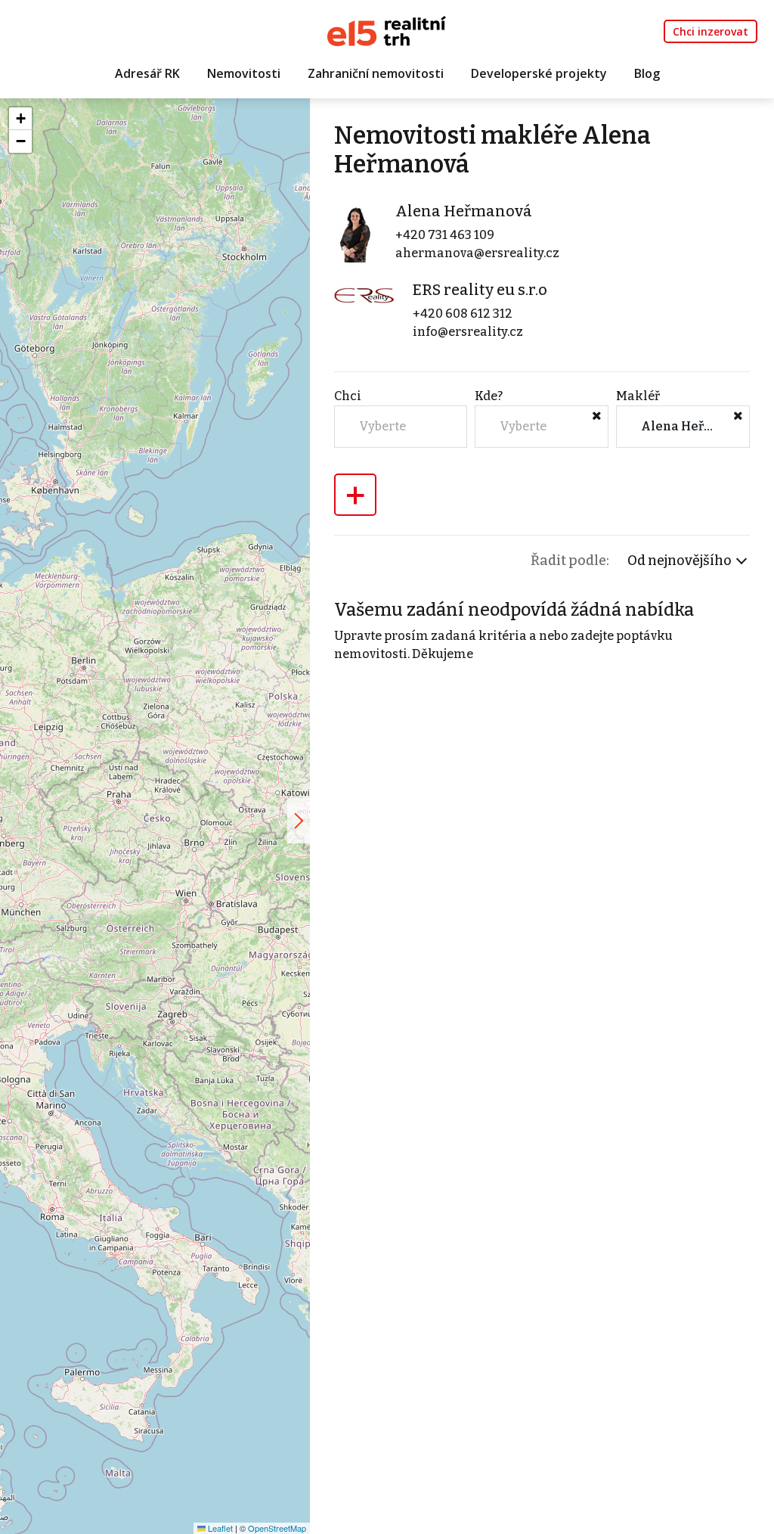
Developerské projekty (539, 73)
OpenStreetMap (277, 1528)
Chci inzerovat (710, 31)
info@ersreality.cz (468, 331)
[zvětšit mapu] (298, 820)
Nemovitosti (243, 73)
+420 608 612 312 (462, 313)
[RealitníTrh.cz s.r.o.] (386, 30)
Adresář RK (147, 73)
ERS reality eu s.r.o (480, 290)
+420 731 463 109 (444, 235)
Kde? (489, 396)
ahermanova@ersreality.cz (477, 253)
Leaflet (219, 1528)
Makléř (638, 396)
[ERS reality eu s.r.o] (364, 294)
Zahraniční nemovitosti (376, 73)
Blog (647, 73)
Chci (347, 396)
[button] (20, 118)
